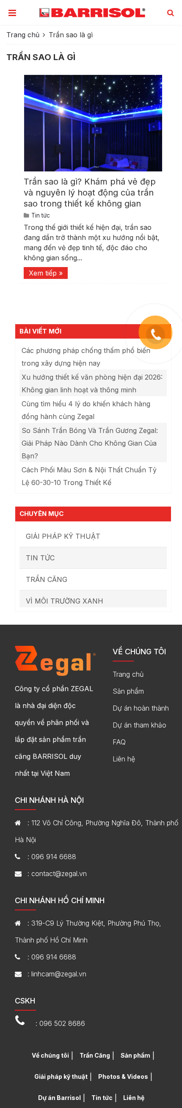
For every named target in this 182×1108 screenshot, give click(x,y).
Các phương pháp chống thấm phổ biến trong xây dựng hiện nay (86, 356)
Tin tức (40, 215)
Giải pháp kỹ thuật (63, 536)
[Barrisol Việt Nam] (92, 12)
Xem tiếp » (46, 273)
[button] (170, 13)
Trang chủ (22, 34)
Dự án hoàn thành (141, 708)
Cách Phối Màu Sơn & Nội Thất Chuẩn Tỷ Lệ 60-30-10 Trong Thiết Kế (89, 476)
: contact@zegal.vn (57, 873)
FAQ (119, 742)
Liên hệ (124, 759)
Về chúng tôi (50, 1055)
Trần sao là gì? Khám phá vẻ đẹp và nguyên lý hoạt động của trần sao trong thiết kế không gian (90, 192)
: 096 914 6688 (52, 856)
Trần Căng (46, 579)
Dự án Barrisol (59, 1097)
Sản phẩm (128, 691)
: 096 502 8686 (60, 1023)
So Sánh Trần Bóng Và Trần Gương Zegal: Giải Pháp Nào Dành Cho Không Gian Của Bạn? (90, 443)
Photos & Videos (123, 1076)
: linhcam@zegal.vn (57, 974)
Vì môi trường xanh (64, 601)
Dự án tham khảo (139, 725)
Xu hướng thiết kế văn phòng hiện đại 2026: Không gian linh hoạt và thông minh (92, 383)
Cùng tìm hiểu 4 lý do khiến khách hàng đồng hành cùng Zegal (86, 410)
